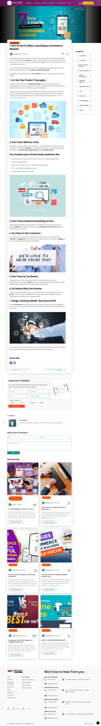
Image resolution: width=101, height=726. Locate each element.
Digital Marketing (26, 682)
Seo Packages (26, 677)
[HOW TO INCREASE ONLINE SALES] (56, 611)
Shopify (42, 159)
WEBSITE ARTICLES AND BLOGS (48, 3)
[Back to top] (98, 723)
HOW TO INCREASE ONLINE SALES (54, 640)
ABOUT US (10, 680)
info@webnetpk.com (52, 683)
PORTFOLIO (10, 695)
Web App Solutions (26, 688)
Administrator (17, 54)
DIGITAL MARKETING (61, 3)
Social (41, 403)
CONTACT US (10, 692)
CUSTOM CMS (36, 3)
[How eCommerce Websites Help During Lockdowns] (22, 546)
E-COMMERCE (28, 3)
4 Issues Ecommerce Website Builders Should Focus (54, 575)
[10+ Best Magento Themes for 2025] (22, 479)
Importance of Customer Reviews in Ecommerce (54, 508)
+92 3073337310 (51, 679)
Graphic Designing (26, 685)
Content (33, 403)
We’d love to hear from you (64, 671)
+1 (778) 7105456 (51, 702)
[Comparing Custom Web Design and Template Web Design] (22, 611)
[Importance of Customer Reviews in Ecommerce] (56, 479)
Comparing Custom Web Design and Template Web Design (20, 641)
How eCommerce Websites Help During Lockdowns (21, 575)
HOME (8, 677)
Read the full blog (16, 522)
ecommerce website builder (24, 62)
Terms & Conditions (89, 724)
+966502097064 (51, 714)
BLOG (8, 689)
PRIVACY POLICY (11, 698)
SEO (12, 403)
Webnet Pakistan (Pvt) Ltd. (18, 724)
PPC (22, 403)
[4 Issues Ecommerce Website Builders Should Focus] (56, 546)
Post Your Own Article (88, 3)
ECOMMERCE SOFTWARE (10, 683)
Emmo (14, 504)
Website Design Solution (28, 680)
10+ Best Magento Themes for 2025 (20, 509)
